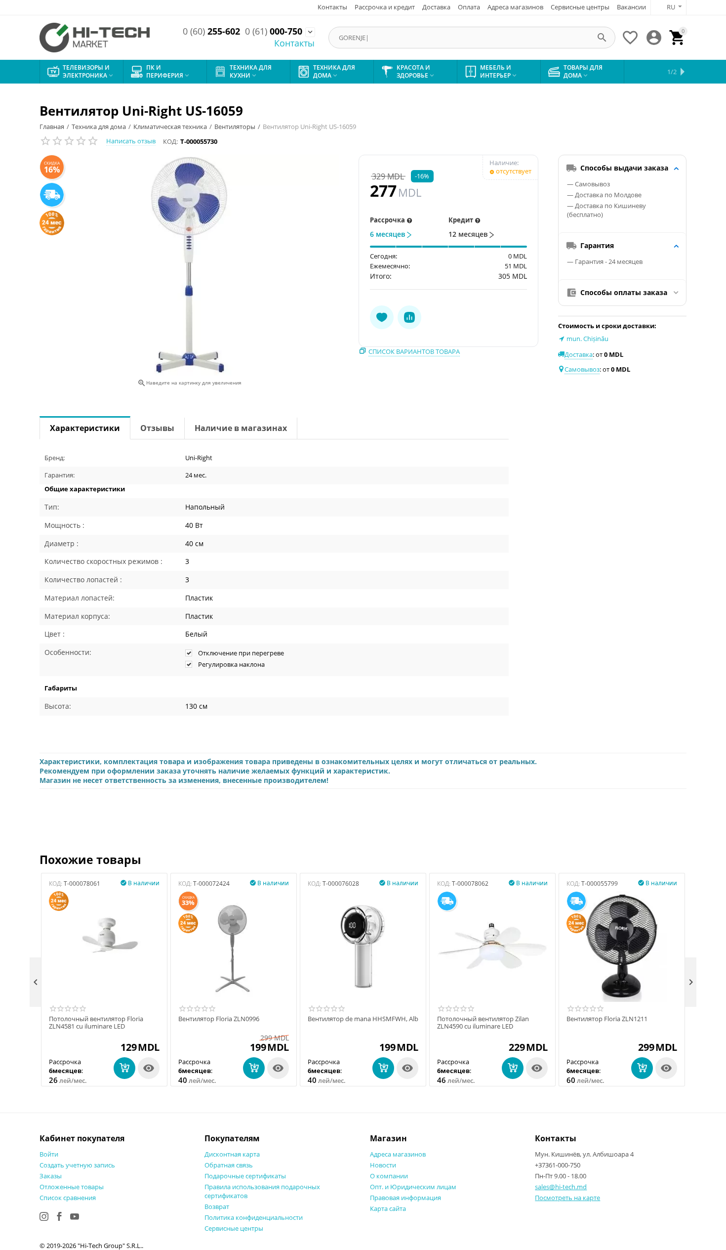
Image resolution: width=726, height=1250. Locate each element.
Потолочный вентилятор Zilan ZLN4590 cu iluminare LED (483, 1023)
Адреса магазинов (515, 6)
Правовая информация (405, 1197)
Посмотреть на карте (567, 1197)
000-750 (273, 31)
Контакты (332, 6)
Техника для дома (99, 126)
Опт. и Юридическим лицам (413, 1186)
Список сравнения (68, 1197)
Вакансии (631, 6)
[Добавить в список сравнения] (409, 317)
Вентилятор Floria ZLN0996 (218, 1019)
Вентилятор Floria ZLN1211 (606, 1019)
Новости (383, 1165)
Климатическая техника (170, 126)
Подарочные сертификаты (245, 1175)
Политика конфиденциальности (253, 1217)
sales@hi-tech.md (561, 1186)
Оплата (469, 6)
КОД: (170, 141)
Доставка (436, 6)
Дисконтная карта (232, 1154)
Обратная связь (228, 1165)
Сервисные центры (580, 6)
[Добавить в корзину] (124, 1068)
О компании (389, 1175)
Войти (49, 1154)
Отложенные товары (72, 1186)
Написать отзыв (131, 140)
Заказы (51, 1175)
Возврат (216, 1206)
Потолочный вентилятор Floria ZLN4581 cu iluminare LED (96, 1023)
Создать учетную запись (77, 1165)
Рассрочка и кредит (385, 6)
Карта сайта (388, 1208)
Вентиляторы (234, 126)
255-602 (211, 31)
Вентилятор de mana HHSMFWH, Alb (363, 1019)
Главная (52, 126)
